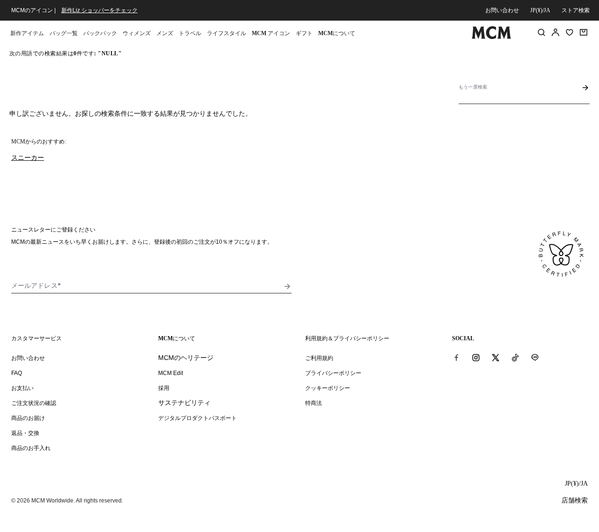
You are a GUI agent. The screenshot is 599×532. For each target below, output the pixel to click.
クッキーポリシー (327, 388)
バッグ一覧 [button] (64, 33)
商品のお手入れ (31, 448)
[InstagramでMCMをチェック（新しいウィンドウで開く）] (476, 357)
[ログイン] (555, 32)
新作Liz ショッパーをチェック (99, 10)
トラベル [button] (190, 33)
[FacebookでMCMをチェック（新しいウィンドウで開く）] (456, 357)
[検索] (541, 32)
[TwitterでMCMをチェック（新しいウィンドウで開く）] (495, 357)
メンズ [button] (164, 33)
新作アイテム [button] (27, 33)
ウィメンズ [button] (137, 33)
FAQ (16, 373)
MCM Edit (170, 373)
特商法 (313, 403)
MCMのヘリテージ (185, 357)
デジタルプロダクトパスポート (197, 418)
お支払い (22, 388)
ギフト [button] (304, 33)
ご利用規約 (319, 358)
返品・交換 (25, 433)
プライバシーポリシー (333, 373)
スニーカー (27, 157)
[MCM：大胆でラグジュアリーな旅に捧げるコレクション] (491, 37)
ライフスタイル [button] (226, 33)
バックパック (100, 33)
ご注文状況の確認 (33, 403)
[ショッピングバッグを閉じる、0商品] (583, 32)
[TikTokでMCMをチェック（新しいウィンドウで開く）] (515, 357)
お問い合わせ (502, 10)
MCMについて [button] (336, 33)
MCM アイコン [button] (271, 33)
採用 (163, 388)
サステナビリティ (184, 402)
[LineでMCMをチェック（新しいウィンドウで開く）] (535, 357)
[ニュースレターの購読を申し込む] (287, 286)
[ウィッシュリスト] (569, 32)
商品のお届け (28, 418)
